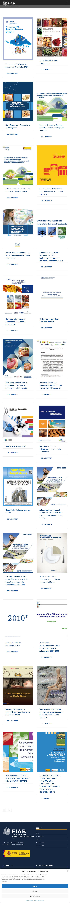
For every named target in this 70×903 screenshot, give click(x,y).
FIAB (37, 833)
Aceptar (35, 886)
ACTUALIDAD (40, 845)
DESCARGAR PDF (12, 73)
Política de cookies (29, 900)
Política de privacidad (39, 900)
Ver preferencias (35, 896)
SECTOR (38, 839)
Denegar (35, 891)
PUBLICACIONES (40, 842)
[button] (67, 871)
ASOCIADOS (39, 836)
